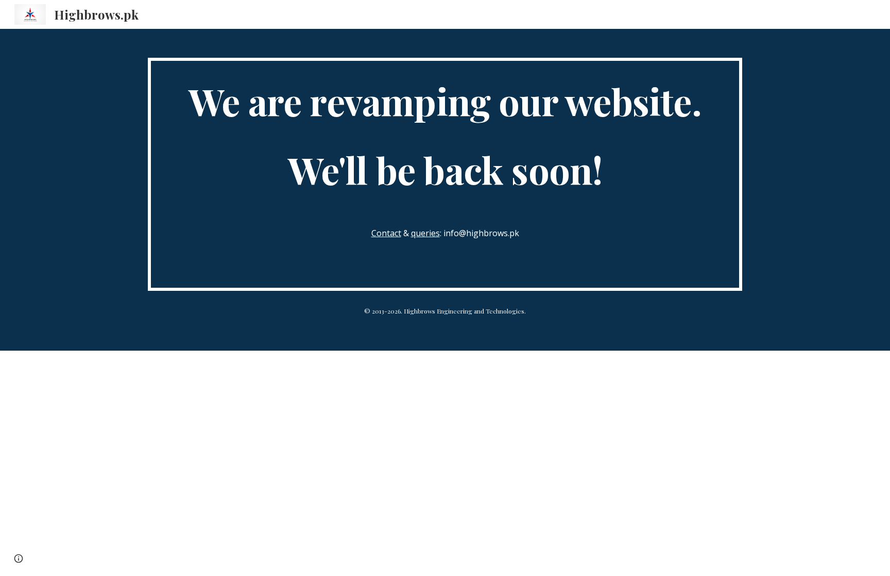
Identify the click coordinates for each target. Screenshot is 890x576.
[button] (18, 558)
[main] (445, 174)
